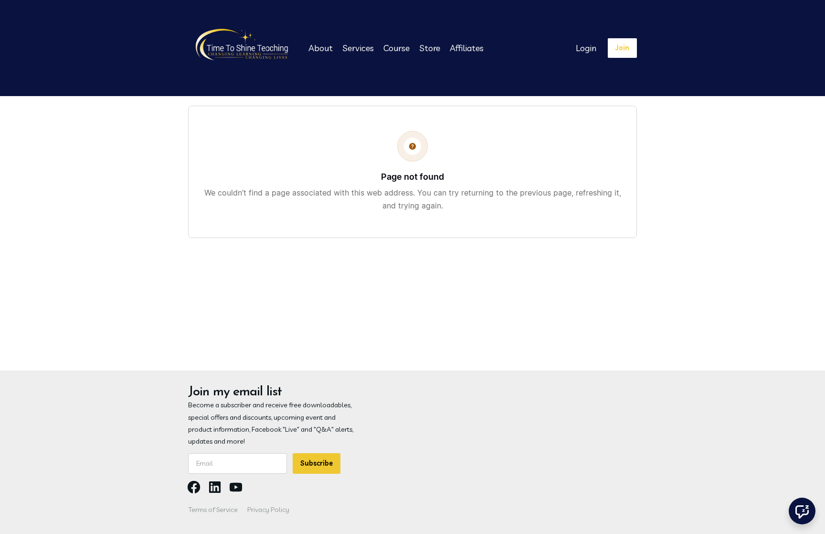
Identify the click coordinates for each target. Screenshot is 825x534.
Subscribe (316, 463)
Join (622, 48)
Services (358, 48)
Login (586, 48)
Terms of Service (213, 509)
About (320, 48)
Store (429, 48)
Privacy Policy (268, 509)
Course (396, 48)
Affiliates (467, 48)
